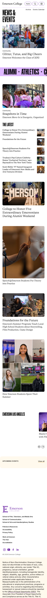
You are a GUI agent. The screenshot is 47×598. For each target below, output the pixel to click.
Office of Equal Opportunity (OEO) (22, 592)
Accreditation (7, 542)
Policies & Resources (10, 527)
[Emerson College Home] (13, 3)
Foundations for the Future (14, 139)
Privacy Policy (8, 532)
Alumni (10, 71)
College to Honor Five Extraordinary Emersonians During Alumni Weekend (19, 132)
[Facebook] (13, 550)
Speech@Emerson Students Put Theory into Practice (16, 149)
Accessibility (7, 530)
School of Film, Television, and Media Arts (18, 517)
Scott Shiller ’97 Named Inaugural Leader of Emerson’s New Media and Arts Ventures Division (18, 169)
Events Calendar (38, 9)
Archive (28, 9)
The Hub (6, 540)
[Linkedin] (17, 550)
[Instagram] (4, 550)
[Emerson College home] (23, 509)
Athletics (30, 71)
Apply (28, 4)
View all (41, 461)
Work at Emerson (9, 537)
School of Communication (12, 519)
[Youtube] (9, 550)
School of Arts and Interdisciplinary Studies (18, 522)
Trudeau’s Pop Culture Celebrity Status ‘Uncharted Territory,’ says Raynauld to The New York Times (17, 160)
